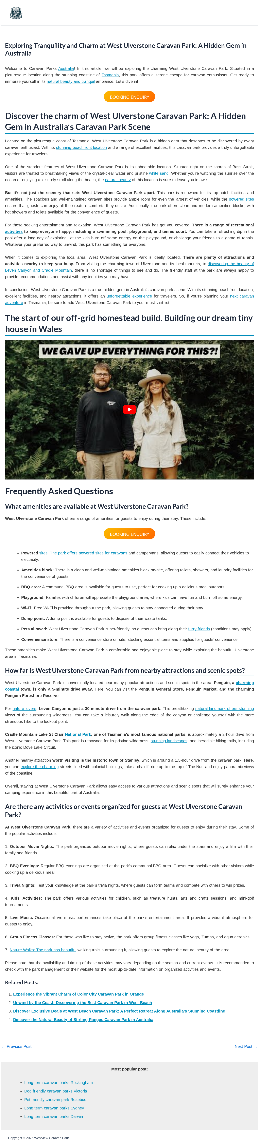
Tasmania (110, 75)
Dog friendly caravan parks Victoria (55, 1091)
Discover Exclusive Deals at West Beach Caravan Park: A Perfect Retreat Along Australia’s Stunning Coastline (119, 1011)
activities (14, 231)
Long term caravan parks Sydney (54, 1108)
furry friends (199, 629)
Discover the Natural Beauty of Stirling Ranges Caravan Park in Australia (83, 1019)
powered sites (241, 199)
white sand (159, 173)
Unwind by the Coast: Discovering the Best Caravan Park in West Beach (82, 1002)
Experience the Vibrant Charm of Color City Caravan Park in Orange (78, 994)
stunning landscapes (169, 741)
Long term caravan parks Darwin (53, 1116)
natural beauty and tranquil (71, 81)
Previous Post (16, 1046)
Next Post (246, 1046)
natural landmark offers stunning (224, 708)
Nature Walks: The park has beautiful (43, 950)
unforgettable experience (129, 296)
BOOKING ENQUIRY (129, 97)
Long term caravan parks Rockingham (58, 1082)
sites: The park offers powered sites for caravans (83, 553)
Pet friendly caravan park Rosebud (55, 1099)
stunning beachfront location (81, 147)
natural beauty (118, 180)
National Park (78, 734)
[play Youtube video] (129, 409)
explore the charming (40, 766)
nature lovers (24, 708)
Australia (66, 68)
